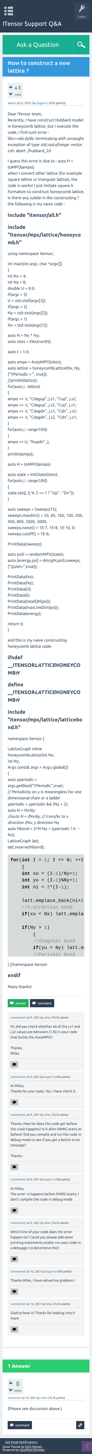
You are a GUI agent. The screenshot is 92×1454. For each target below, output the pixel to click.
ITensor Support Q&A (32, 23)
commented (17, 1017)
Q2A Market (33, 1446)
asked (12, 103)
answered (14, 1397)
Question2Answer (32, 1449)
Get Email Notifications (21, 1442)
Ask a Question (38, 44)
